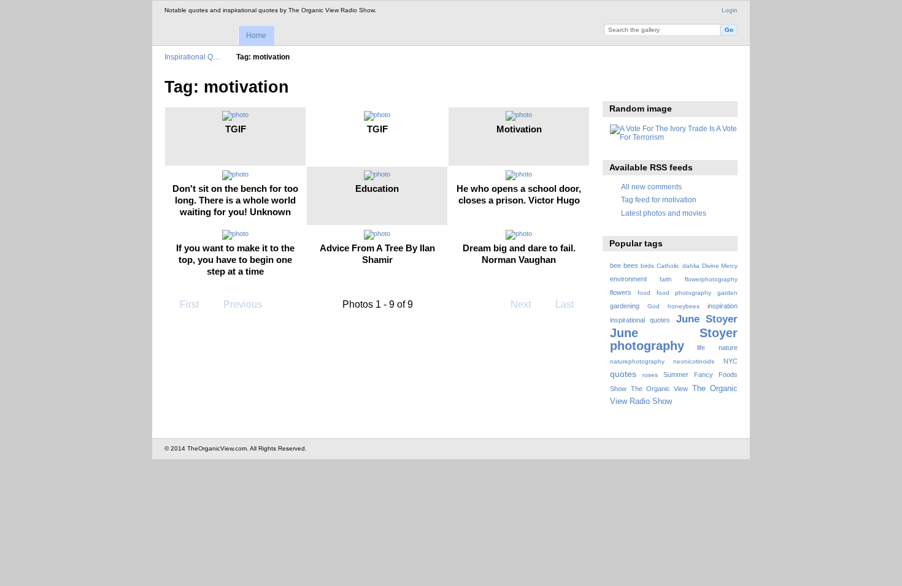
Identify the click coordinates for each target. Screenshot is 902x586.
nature (728, 347)
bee (615, 265)
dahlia (691, 265)
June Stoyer (707, 319)
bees (630, 265)
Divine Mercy (720, 265)
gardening (624, 306)
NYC (730, 361)
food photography (684, 292)
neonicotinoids (693, 361)
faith (666, 279)
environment (628, 279)
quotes (623, 374)
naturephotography (637, 361)
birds (647, 265)
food (644, 292)
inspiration (722, 306)
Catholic (668, 265)
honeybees (684, 306)
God (653, 306)
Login (730, 10)
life (701, 347)
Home (256, 35)
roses (650, 374)
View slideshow (616, 85)
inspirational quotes (640, 320)
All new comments (651, 187)
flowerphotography (711, 279)
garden (727, 292)
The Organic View (659, 388)
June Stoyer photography (674, 339)
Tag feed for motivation (658, 200)
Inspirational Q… (192, 57)
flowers (620, 292)
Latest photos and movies (663, 213)
